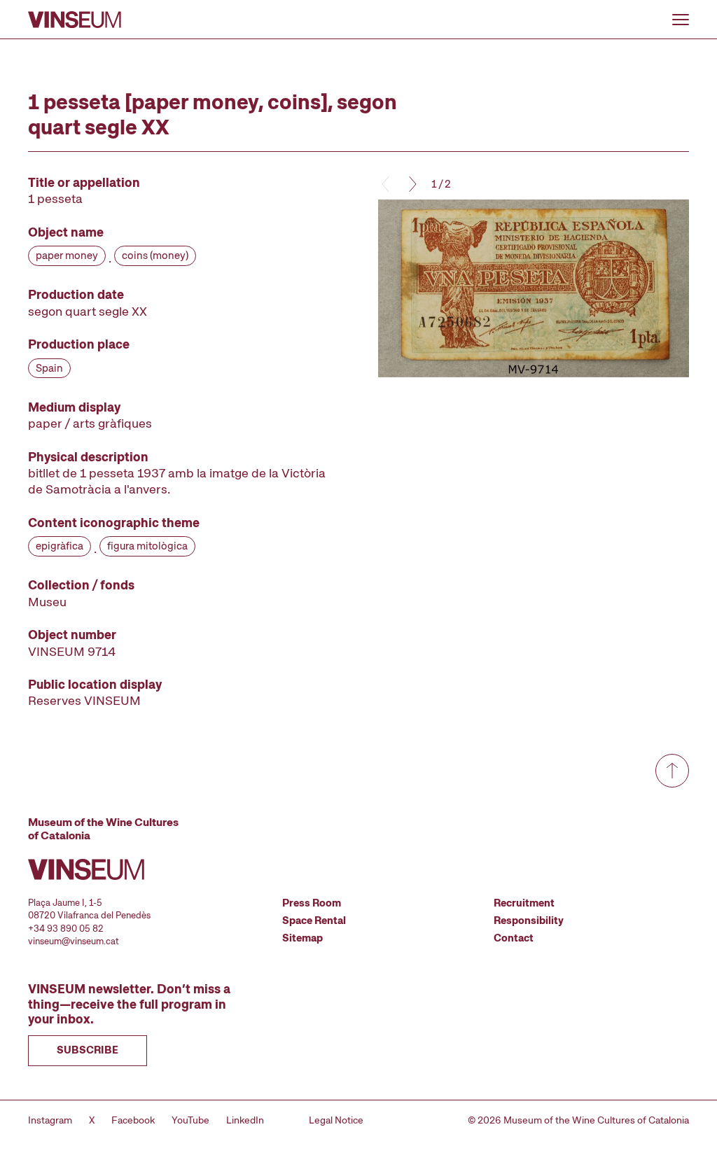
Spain (49, 368)
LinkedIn (245, 1120)
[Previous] (386, 184)
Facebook (133, 1120)
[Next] (411, 184)
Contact (514, 938)
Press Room (311, 903)
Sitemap (302, 938)
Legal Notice (336, 1120)
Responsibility (529, 920)
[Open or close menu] (680, 19)
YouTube (190, 1120)
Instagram (50, 1120)
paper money (67, 255)
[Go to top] (672, 771)
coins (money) (155, 255)
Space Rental (314, 920)
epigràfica (59, 546)
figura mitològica (147, 546)
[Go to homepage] (74, 19)
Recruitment (524, 903)
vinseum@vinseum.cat (73, 941)
